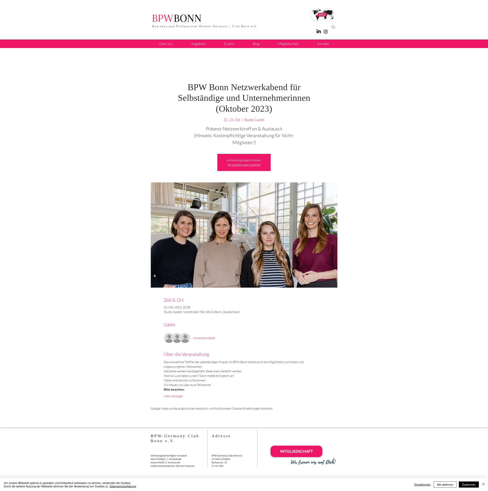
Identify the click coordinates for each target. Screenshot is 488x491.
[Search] (333, 27)
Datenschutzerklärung (123, 486)
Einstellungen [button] (422, 484)
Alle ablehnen (445, 484)
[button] (198, 43)
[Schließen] (483, 484)
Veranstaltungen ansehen (244, 165)
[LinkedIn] (318, 31)
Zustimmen (469, 484)
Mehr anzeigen (173, 396)
